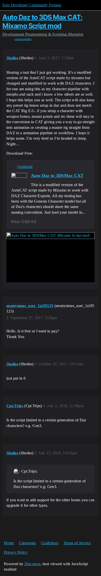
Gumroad (24, 166)
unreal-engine (23, 39)
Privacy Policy (15, 552)
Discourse (33, 564)
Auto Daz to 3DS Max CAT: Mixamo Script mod (42, 21)
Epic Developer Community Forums (31, 5)
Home (9, 543)
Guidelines (49, 543)
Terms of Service (77, 543)
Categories (27, 543)
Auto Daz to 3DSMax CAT (57, 175)
